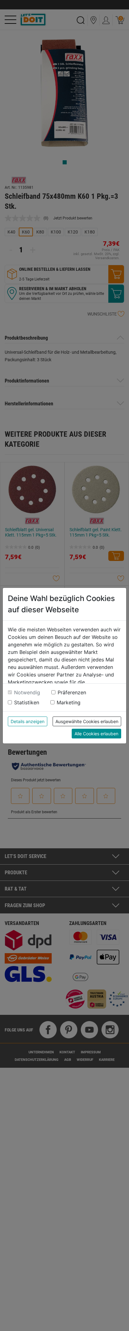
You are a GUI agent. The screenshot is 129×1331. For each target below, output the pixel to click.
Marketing (68, 702)
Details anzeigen (27, 721)
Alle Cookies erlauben (96, 733)
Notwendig (27, 692)
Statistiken (26, 702)
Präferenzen (72, 692)
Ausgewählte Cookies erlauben (86, 721)
